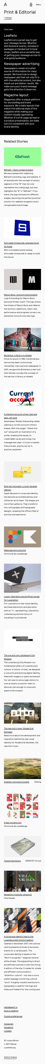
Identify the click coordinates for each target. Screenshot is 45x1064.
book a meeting (11, 1010)
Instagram (8, 1024)
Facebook (8, 1027)
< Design (8, 17)
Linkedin (8, 1031)
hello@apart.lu (10, 1007)
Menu (38, 4)
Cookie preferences (13, 1016)
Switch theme (10, 1057)
